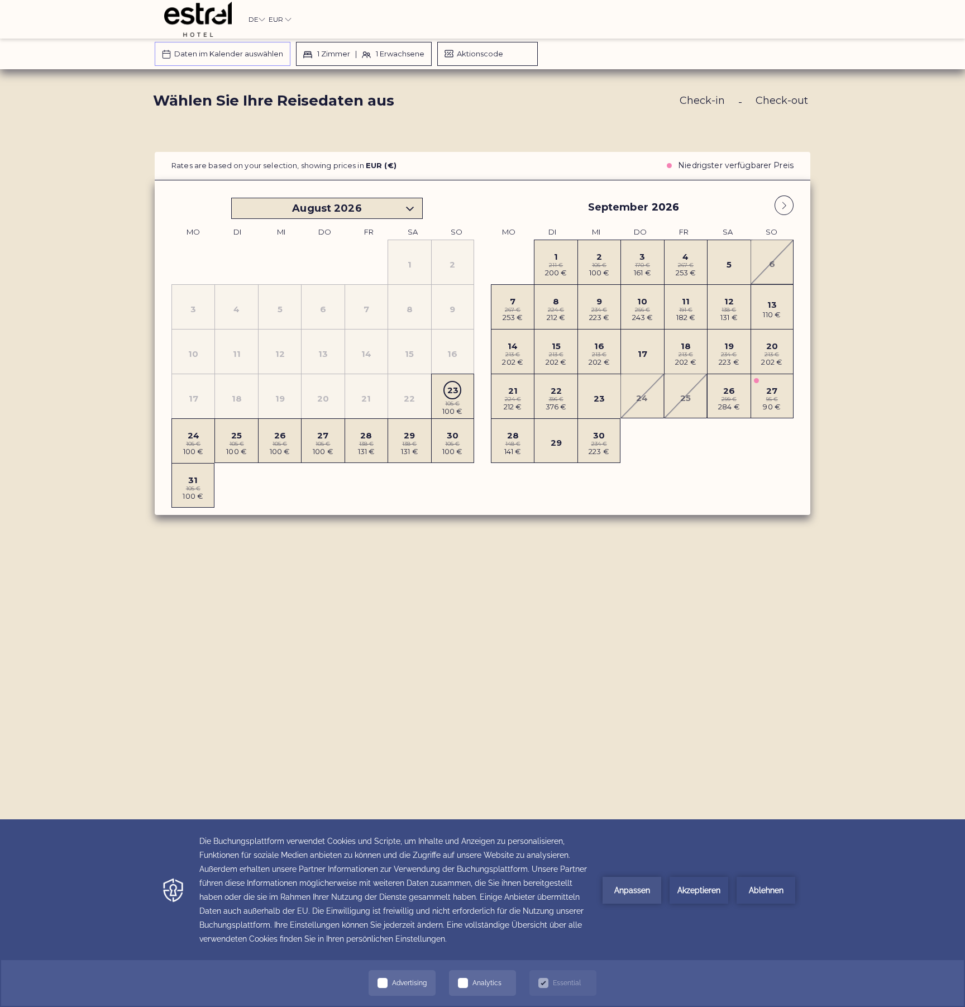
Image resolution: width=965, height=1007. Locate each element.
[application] (482, 913)
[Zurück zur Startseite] (198, 19)
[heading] (371, 105)
